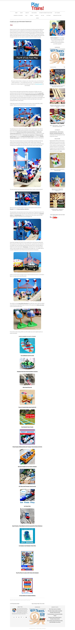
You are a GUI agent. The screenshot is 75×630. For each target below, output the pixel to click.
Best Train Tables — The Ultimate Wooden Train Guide (57, 126)
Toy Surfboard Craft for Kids (27, 355)
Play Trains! (37, 6)
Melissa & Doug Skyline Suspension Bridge (26, 131)
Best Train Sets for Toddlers (55, 609)
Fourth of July (15, 599)
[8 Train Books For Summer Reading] (27, 585)
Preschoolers (19, 599)
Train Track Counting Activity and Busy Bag (57, 170)
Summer (22, 599)
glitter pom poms (40, 305)
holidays (17, 600)
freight (14, 600)
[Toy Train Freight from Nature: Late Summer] (27, 456)
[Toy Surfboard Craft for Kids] (27, 345)
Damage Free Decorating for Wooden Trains (34, 94)
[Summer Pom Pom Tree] (27, 363)
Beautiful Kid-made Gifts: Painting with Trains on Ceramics (57, 189)
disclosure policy (38, 84)
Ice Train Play (27, 506)
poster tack (41, 93)
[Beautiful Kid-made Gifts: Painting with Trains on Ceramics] (57, 187)
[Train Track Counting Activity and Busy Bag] (57, 167)
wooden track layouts (23, 600)
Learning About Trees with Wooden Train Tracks (57, 210)
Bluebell (11, 209)
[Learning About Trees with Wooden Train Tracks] (57, 207)
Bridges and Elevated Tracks (27, 136)
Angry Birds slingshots (23, 303)
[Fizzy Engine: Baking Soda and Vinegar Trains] (27, 437)
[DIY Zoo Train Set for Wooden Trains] (27, 476)
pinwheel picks (18, 215)
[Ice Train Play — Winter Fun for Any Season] (27, 496)
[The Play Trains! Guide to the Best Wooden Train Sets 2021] (57, 84)
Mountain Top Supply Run (28, 134)
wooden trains (28, 600)
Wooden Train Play (30, 599)
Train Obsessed (25, 599)
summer (19, 600)
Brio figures (25, 246)
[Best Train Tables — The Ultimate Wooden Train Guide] (57, 123)
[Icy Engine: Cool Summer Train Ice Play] (27, 535)
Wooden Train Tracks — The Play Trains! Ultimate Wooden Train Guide (57, 106)
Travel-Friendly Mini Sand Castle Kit (27, 407)
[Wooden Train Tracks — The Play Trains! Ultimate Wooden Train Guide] (57, 103)
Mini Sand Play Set (27, 387)
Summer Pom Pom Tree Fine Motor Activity (27, 371)
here (61, 151)
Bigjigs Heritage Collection (23, 209)
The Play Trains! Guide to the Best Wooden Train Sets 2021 (57, 86)
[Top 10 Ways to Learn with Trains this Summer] (27, 561)
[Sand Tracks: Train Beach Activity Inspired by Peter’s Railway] (27, 516)
